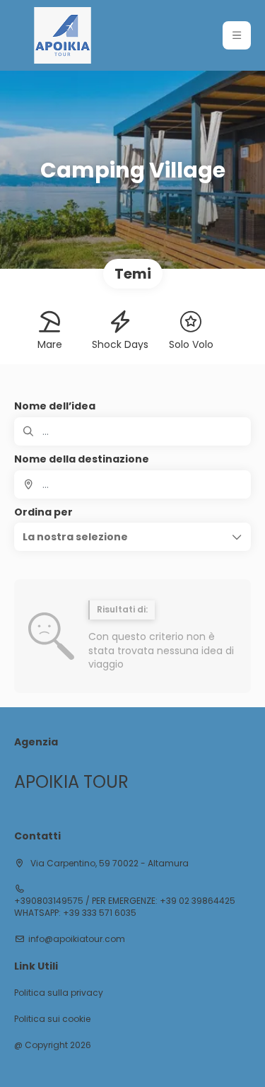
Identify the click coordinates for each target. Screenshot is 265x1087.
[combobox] (132, 484)
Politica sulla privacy (58, 993)
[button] (237, 35)
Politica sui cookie (52, 1019)
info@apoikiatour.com (76, 939)
